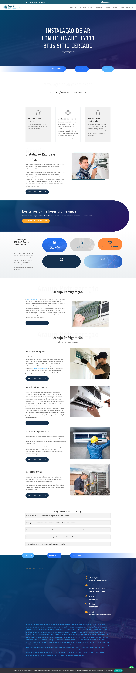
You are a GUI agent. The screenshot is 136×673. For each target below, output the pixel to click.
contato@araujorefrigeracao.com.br (100, 614)
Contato (128, 7)
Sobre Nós (78, 7)
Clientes (121, 7)
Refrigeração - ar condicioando (71, 622)
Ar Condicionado (87, 7)
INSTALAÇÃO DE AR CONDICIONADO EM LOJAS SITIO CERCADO (47, 645)
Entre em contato (37, 191)
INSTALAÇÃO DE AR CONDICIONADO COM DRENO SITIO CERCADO (68, 634)
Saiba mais (54, 555)
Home (71, 7)
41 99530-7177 (44, 2)
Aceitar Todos (118, 670)
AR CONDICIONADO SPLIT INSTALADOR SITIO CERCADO (55, 624)
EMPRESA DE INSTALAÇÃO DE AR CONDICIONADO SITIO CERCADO (71, 627)
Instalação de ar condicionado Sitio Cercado (61, 650)
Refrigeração (99, 7)
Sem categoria (83, 622)
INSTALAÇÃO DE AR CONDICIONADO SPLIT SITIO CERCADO (89, 650)
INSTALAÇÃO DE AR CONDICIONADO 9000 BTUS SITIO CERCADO (77, 632)
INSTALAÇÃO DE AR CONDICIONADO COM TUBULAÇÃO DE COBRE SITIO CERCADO (64, 637)
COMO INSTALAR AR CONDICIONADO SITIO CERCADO (85, 624)
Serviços (108, 7)
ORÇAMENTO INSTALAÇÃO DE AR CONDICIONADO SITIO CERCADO (78, 652)
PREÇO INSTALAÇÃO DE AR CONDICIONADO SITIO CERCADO (69, 655)
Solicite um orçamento (36, 220)
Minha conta (105, 2)
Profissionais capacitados (39, 368)
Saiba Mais (81, 69)
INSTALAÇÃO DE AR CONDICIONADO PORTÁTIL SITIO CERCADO (68, 647)
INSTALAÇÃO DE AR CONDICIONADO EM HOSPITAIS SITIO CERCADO (59, 642)
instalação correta (32, 299)
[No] (134, 670)
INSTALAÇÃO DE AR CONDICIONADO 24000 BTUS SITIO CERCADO (93, 629)
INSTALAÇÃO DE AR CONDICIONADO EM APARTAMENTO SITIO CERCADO (67, 640)
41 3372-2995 (32, 2)
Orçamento (57, 69)
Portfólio (115, 7)
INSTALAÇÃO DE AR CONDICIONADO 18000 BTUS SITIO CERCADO (58, 629)
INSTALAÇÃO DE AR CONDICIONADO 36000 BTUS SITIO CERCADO (43, 632)
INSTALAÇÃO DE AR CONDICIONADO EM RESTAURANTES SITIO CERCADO (84, 645)
